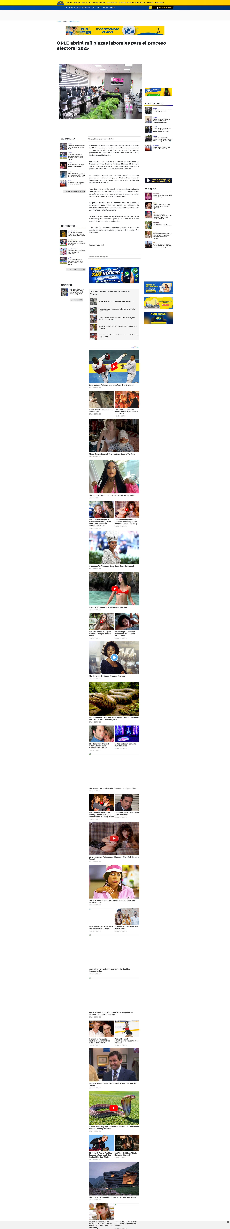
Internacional (112, 2)
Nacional (102, 2)
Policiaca (130, 2)
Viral (93, 8)
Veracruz (77, 2)
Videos (99, 8)
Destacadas (86, 8)
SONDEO (66, 285)
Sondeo (112, 8)
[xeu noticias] (60, 3)
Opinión (105, 8)
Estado (95, 2)
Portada (69, 2)
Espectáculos (140, 2)
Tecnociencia (159, 2)
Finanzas (77, 8)
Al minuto (69, 8)
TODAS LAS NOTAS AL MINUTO (75, 191)
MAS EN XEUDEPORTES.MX (76, 269)
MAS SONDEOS (77, 300)
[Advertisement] (73, 208)
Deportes (122, 2)
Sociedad (150, 2)
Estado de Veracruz (74, 21)
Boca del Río (86, 2)
